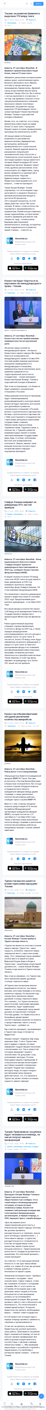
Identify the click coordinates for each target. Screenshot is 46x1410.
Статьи (4, 1407)
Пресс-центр (21, 1407)
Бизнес (10, 514)
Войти (38, 4)
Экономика (11, 23)
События (32, 1407)
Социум (35, 1147)
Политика (11, 293)
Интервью (40, 1407)
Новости (32, 20)
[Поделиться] (12, 258)
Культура (11, 893)
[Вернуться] (41, 1396)
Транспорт (11, 726)
